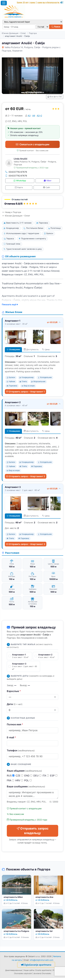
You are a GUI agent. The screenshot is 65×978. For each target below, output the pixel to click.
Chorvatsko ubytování (23, 973)
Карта (20, 187)
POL (27, 780)
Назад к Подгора (13, 212)
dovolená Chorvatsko (42, 973)
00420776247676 (18, 172)
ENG (27, 775)
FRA (9, 780)
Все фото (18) (56, 96)
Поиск (57, 26)
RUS (9, 775)
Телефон (21, 750)
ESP (52, 775)
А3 (29, 115)
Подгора (33, 33)
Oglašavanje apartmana (37, 964)
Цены (47, 349)
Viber (48, 180)
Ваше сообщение (26, 786)
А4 (33, 115)
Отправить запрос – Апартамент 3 (27, 544)
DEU (36, 775)
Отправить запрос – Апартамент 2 (27, 476)
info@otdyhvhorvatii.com (41, 960)
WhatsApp (21, 180)
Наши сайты (29, 970)
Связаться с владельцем (34, 144)
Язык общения (24, 770)
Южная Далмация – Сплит (14, 33)
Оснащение (14, 349)
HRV (18, 780)
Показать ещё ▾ (10, 304)
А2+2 (39, 115)
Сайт (48, 187)
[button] (32, 202)
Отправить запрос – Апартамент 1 (27, 391)
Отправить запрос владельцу (34, 831)
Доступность (32, 349)
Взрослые (14, 691)
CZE (18, 775)
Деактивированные (13, 970)
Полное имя (15, 724)
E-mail (11, 737)
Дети (14, 704)
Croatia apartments (43, 970)
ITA (44, 775)
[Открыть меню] (4, 3)
